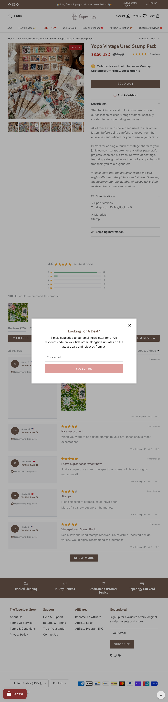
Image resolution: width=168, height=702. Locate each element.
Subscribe (84, 368)
